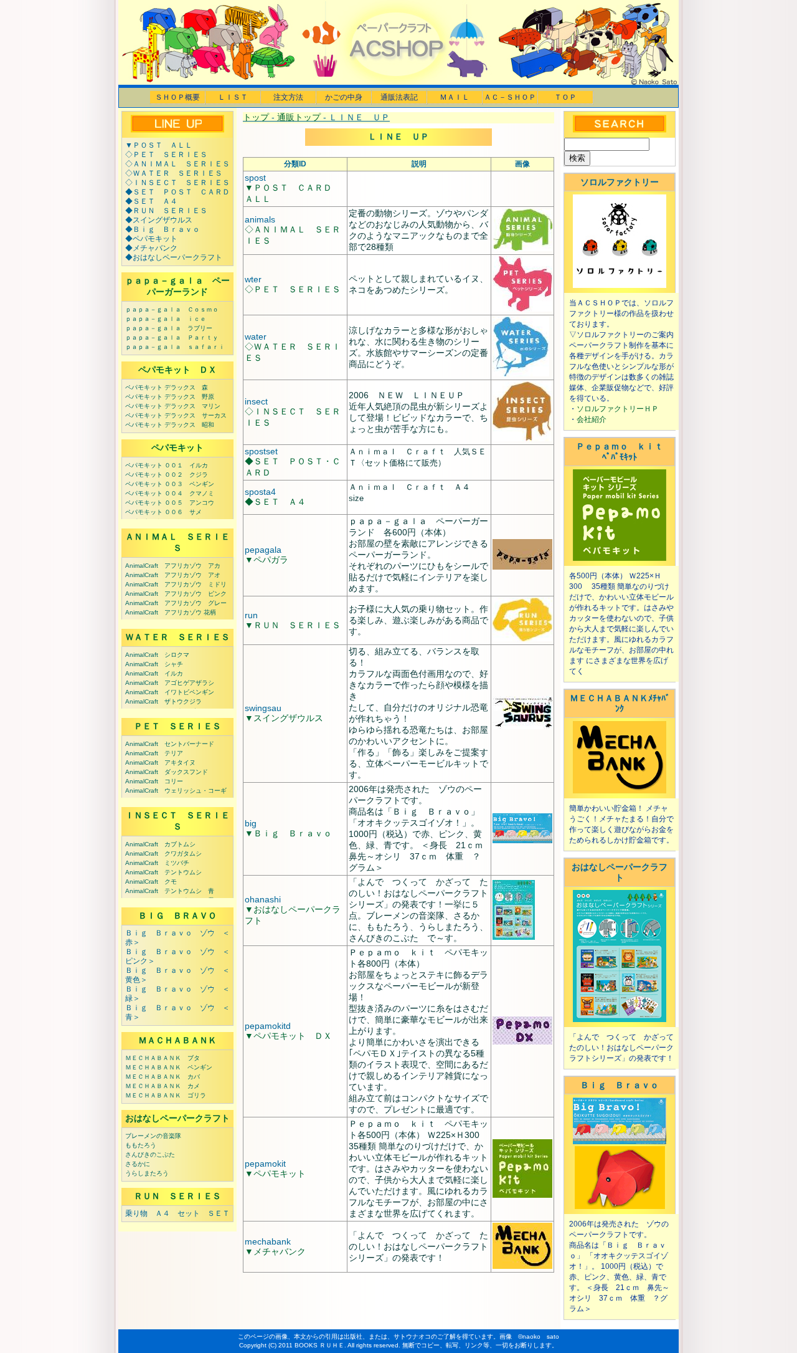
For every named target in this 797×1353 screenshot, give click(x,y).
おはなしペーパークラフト (177, 1118)
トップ (256, 117)
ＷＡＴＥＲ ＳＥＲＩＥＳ (177, 637)
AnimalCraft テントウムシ (163, 872)
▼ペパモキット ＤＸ (288, 1036)
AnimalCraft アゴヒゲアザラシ (169, 682)
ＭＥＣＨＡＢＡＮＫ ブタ (162, 1057)
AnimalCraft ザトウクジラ (163, 701)
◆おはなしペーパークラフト (173, 257)
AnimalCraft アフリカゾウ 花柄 (170, 612)
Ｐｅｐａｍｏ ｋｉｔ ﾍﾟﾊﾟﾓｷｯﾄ (624, 451)
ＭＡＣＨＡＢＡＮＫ (177, 1040)
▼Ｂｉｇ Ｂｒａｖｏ (288, 833)
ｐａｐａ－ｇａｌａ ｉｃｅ (165, 318)
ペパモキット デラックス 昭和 (169, 424)
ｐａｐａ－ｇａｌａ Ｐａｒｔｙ (172, 337)
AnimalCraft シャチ (154, 664)
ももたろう (140, 1145)
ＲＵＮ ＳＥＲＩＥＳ (177, 1196)
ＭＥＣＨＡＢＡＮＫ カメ (162, 1086)
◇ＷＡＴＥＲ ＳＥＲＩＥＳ (173, 173)
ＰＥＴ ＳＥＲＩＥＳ (177, 726)
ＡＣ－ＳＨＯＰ (510, 97)
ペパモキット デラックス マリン (172, 406)
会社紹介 (591, 419)
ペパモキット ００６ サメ (163, 512)
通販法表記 (399, 97)
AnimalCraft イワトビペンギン (169, 692)
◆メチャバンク (151, 248)
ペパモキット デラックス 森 (166, 387)
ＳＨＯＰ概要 (177, 97)
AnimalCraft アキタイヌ (160, 762)
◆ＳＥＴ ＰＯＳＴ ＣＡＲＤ (177, 192)
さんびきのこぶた (150, 1154)
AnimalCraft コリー (154, 781)
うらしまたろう (147, 1173)
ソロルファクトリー (619, 182)
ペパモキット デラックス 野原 (169, 396)
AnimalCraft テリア (154, 753)
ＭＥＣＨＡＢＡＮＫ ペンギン (168, 1067)
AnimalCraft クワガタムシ (163, 853)
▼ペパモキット (275, 1173)
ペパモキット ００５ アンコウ (169, 502)
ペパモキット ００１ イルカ (166, 465)
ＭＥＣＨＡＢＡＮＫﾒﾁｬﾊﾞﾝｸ (620, 703)
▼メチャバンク (275, 1251)
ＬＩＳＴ (233, 97)
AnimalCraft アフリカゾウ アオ (172, 574)
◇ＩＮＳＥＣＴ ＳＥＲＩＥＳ (177, 182)
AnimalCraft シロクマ (157, 654)
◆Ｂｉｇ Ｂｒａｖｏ (162, 229)
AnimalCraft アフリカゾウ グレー (176, 603)
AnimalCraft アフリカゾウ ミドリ (176, 584)
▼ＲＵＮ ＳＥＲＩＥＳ (293, 625)
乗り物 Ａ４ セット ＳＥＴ (177, 1213)
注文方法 (288, 97)
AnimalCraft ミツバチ (157, 862)
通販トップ (299, 117)
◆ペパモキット (151, 238)
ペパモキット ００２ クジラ (166, 474)
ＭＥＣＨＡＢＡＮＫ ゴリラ (165, 1095)
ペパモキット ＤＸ (177, 370)
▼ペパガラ (266, 560)
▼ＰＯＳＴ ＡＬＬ (158, 145)
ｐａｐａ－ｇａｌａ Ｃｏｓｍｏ (172, 309)
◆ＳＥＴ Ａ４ (151, 201)
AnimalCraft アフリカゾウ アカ (172, 565)
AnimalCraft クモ (151, 881)
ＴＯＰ (565, 97)
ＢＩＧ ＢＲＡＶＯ (177, 915)
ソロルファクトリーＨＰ (618, 408)
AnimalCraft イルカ (154, 673)
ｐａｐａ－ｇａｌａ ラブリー (168, 328)
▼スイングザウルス (284, 718)
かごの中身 (343, 97)
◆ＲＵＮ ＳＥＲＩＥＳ (166, 210)
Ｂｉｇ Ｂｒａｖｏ (619, 1085)
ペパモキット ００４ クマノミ (169, 493)
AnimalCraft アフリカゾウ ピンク (176, 593)
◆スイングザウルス (158, 220)
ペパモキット (177, 447)
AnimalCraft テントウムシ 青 (169, 890)
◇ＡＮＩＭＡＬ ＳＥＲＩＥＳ (177, 164)
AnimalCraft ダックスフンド (166, 771)
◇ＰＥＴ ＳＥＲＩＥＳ (166, 154)
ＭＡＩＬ (454, 97)
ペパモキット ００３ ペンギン (169, 483)
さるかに (137, 1163)
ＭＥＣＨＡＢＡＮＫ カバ (162, 1076)
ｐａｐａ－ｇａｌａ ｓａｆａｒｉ (175, 346)
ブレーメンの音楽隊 (153, 1135)
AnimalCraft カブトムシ (160, 844)
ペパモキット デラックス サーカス (176, 415)
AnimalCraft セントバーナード (169, 743)
